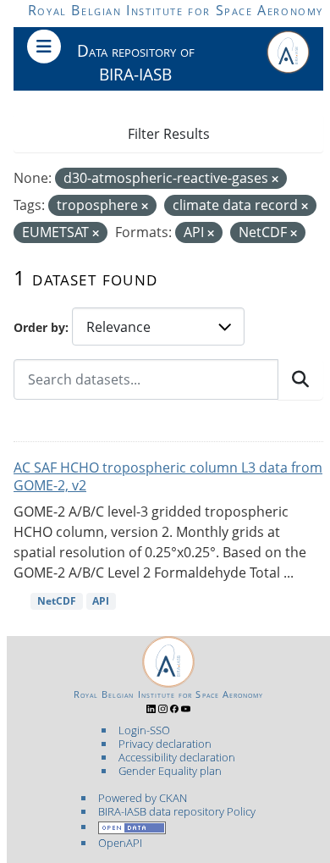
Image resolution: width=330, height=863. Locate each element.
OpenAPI (120, 842)
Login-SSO (144, 730)
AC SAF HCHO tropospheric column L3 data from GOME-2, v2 (168, 476)
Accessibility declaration (176, 757)
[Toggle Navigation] (44, 46)
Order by (39, 327)
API (100, 601)
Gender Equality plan (170, 770)
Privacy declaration (165, 743)
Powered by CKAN (142, 797)
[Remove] (275, 179)
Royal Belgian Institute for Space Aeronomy (175, 10)
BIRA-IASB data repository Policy (177, 811)
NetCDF (56, 601)
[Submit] (300, 379)
